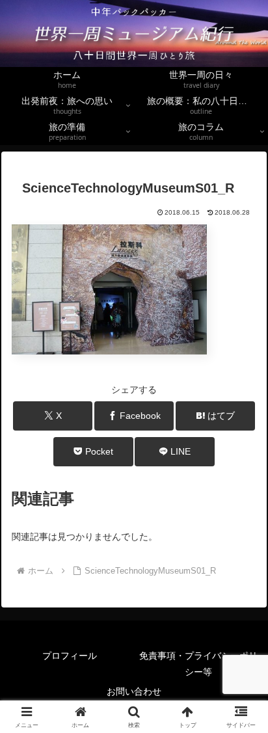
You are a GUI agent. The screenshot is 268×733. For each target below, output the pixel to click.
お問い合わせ (134, 691)
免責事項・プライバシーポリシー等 (198, 663)
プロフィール (83, 655)
